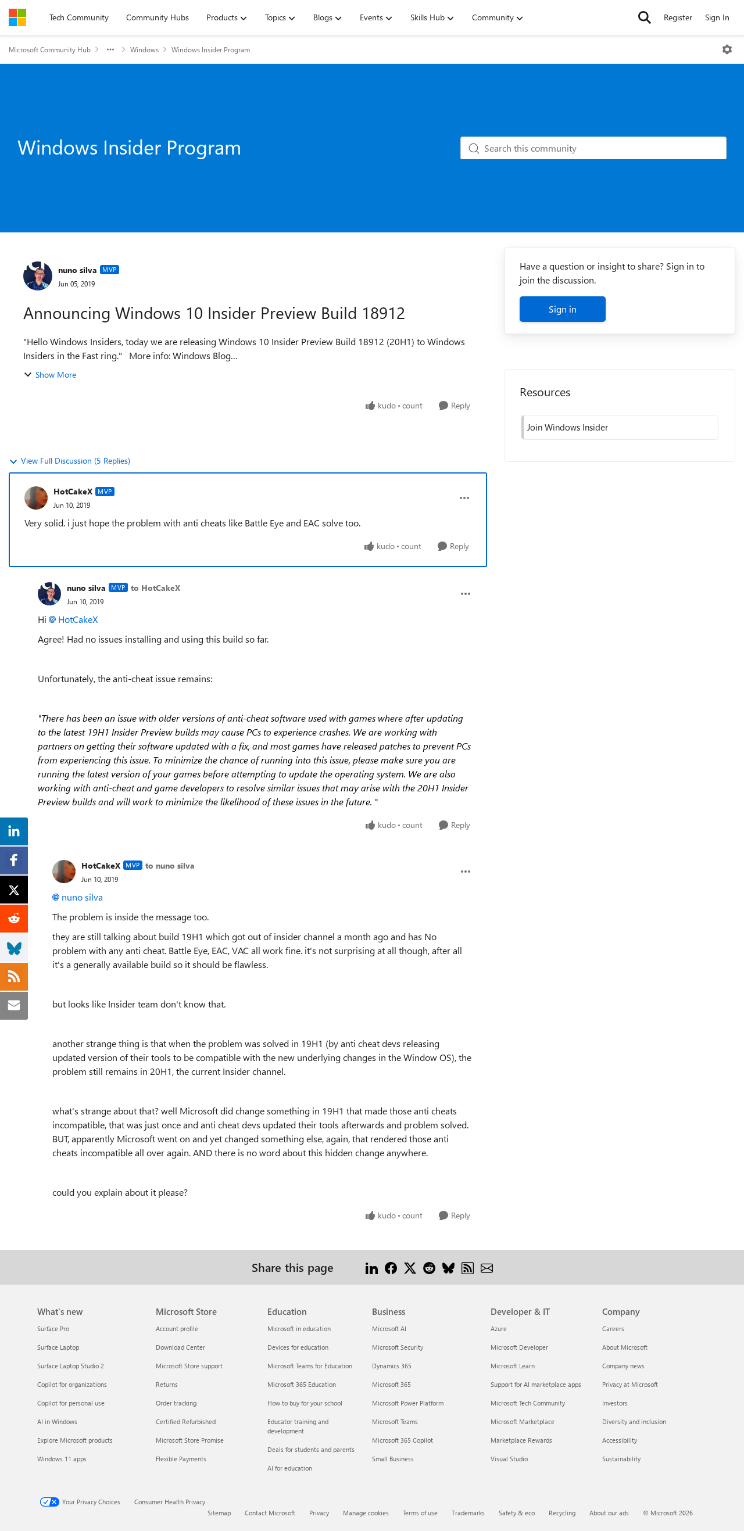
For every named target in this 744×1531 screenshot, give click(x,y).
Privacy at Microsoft (630, 1384)
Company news (623, 1365)
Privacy (319, 1512)
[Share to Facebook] (391, 1267)
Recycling (562, 1512)
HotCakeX (72, 491)
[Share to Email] (487, 1267)
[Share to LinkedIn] (372, 1267)
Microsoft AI (389, 1328)
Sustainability (621, 1458)
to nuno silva (170, 865)
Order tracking (176, 1403)
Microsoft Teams (395, 1421)
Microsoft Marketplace (523, 1421)
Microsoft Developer (519, 1347)
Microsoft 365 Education (301, 1384)
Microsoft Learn (513, 1365)
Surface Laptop (58, 1347)
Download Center (180, 1347)
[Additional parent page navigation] (110, 49)
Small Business (393, 1458)
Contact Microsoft (270, 1512)
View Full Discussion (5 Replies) (75, 460)
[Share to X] (410, 1267)
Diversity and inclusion (634, 1421)
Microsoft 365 (391, 1384)
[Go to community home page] (17, 17)
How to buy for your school (304, 1403)
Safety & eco (517, 1512)
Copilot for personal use (71, 1403)
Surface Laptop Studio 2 (70, 1365)
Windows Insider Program (210, 49)
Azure (499, 1328)
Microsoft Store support (189, 1365)
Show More (55, 374)
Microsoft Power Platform (407, 1403)
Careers (613, 1328)
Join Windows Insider (567, 427)
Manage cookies (366, 1512)
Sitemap (219, 1512)
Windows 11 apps (62, 1458)
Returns (167, 1384)
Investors (615, 1403)
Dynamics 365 (392, 1365)
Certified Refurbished (186, 1421)
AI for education (289, 1468)
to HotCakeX (155, 587)
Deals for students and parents (311, 1449)
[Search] (645, 17)
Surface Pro (53, 1328)
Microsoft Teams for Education (309, 1365)
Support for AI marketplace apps (536, 1384)
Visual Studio (509, 1458)
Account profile (177, 1328)
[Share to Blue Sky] (448, 1267)
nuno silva (77, 269)
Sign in (563, 309)
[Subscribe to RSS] (468, 1267)
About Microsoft (625, 1347)
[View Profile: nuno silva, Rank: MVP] (37, 276)
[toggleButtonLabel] (727, 49)
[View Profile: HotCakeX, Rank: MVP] (36, 498)
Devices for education (297, 1347)
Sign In (717, 17)
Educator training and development (297, 1426)
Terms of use (420, 1512)
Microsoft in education (299, 1328)
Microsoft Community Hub (50, 49)
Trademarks (468, 1512)
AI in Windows (57, 1421)
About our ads (609, 1512)
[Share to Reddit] (429, 1267)
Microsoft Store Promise (190, 1440)
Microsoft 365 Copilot (402, 1440)
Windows (144, 49)
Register (678, 17)
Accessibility (619, 1440)
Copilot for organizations (72, 1384)
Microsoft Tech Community (528, 1403)
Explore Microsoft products (75, 1440)
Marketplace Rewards (521, 1440)
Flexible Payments (181, 1458)
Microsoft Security (397, 1347)
